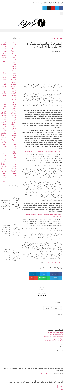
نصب (60, 386)
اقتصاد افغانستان (55, 262)
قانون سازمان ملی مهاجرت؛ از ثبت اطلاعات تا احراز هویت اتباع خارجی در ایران (13, 113)
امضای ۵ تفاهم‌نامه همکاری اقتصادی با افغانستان (43, 45)
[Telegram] (44, 8)
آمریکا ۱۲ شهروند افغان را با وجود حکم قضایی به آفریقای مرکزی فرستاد (4, 84)
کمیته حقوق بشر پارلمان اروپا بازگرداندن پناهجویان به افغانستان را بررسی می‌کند (3, 113)
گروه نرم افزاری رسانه (46, 373)
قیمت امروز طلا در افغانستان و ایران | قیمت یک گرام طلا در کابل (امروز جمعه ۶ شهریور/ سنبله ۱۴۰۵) (3, 168)
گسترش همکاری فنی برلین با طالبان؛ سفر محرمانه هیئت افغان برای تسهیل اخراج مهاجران (13, 139)
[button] (61, 13)
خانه (61, 38)
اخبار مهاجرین (54, 38)
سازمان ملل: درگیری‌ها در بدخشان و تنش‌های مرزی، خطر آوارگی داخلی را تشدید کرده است (16, 204)
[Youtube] (53, 8)
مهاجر (48, 262)
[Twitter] (57, 8)
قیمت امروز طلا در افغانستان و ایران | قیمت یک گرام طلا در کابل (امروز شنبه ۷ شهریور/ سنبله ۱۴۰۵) (3, 139)
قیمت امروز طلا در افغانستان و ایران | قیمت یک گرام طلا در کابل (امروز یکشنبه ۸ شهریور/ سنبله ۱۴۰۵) (13, 86)
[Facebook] (61, 8)
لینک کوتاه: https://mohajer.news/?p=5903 (49, 268)
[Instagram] (49, 8)
